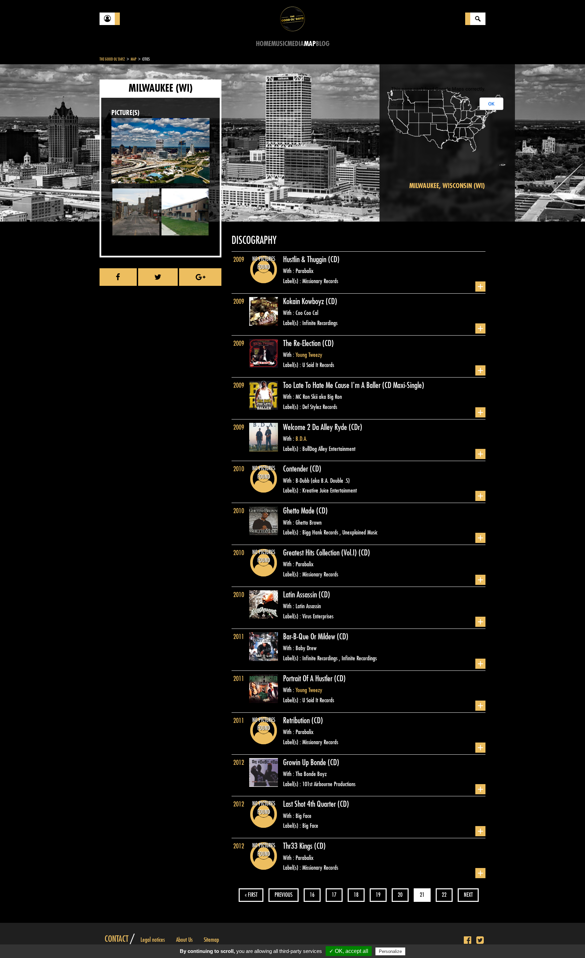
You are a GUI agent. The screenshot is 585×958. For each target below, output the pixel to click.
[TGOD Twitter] (480, 940)
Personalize (390, 951)
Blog (322, 43)
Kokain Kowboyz (304, 301)
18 (356, 895)
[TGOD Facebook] (467, 940)
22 (444, 895)
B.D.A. (301, 439)
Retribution (297, 720)
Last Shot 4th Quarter (310, 804)
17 (334, 895)
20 (400, 895)
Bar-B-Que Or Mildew (310, 637)
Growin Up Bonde (305, 762)
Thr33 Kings (298, 846)
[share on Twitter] (158, 277)
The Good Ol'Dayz (112, 59)
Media (295, 43)
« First (251, 895)
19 (378, 895)
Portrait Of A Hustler (308, 679)
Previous (283, 895)
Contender (296, 469)
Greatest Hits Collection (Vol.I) (321, 553)
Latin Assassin (301, 595)
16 (312, 895)
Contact (116, 939)
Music (279, 43)
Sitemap (211, 940)
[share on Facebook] (118, 277)
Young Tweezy (309, 355)
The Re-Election (302, 343)
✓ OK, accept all (348, 951)
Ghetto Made (299, 511)
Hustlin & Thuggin (305, 259)
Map (310, 43)
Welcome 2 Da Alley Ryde (316, 427)
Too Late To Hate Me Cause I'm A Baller (332, 385)
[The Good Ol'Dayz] (292, 18)
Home (263, 43)
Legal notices (152, 940)
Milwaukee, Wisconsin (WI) (447, 185)
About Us (184, 940)
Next (468, 895)
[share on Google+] (200, 277)
